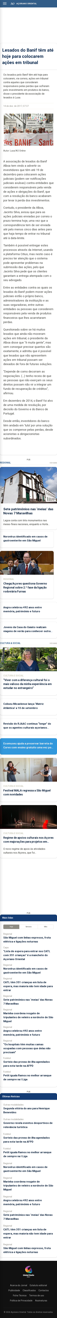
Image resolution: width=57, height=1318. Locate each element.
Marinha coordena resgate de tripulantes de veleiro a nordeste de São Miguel (28, 1017)
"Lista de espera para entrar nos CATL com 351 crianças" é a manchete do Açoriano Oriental (26, 955)
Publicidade (14, 1290)
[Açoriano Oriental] (28, 1277)
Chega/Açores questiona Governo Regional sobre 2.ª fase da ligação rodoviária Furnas (25, 587)
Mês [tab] (45, 927)
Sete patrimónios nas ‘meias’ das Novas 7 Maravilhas (28, 511)
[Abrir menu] (5, 3)
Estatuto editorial (38, 1285)
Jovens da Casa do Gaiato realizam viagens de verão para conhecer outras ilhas (27, 631)
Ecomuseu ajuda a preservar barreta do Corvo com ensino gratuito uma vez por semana (28, 747)
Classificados (29, 1290)
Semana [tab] (29, 927)
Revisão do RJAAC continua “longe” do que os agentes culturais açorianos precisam (27, 727)
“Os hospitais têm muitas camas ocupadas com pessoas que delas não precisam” (27, 1048)
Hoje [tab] (11, 927)
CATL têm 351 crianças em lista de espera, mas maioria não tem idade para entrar (28, 986)
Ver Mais (53, 463)
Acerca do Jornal (18, 1285)
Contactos (43, 1290)
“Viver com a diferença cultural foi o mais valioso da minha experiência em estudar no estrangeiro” (27, 684)
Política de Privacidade (21, 1300)
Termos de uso (36, 1295)
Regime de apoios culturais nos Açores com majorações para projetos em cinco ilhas (28, 841)
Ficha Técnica (19, 1295)
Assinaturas (41, 1300)
